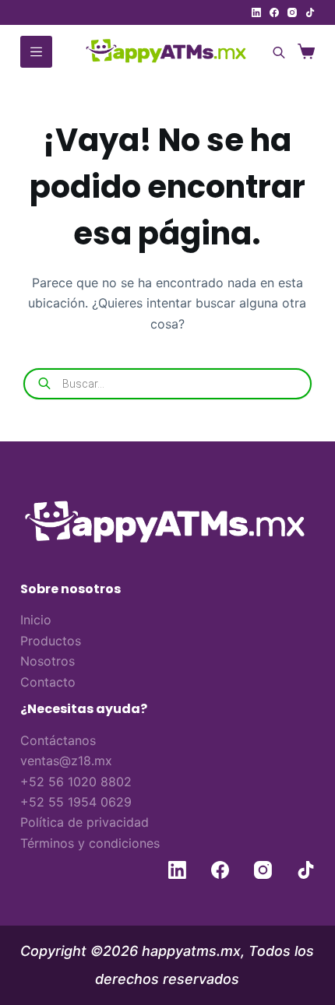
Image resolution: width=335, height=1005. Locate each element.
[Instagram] (292, 12)
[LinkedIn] (256, 12)
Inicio (35, 619)
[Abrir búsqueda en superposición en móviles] (276, 51)
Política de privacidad (84, 822)
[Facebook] (274, 12)
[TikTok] (310, 12)
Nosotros (47, 661)
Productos (50, 640)
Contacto (48, 682)
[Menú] (36, 52)
